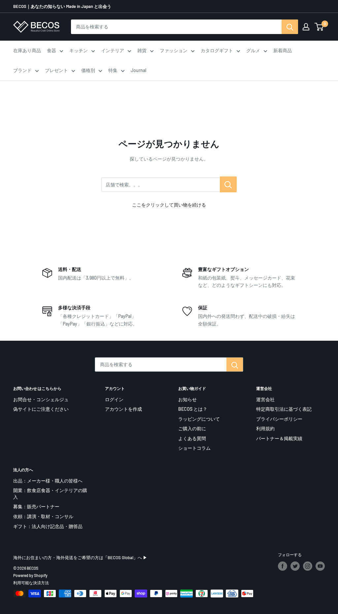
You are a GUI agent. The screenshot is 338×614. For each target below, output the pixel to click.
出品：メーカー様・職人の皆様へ (48, 480)
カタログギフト (217, 50)
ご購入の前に (192, 428)
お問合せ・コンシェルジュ (41, 399)
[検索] (290, 26)
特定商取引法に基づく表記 (284, 409)
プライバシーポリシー (279, 419)
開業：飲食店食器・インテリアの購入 (50, 493)
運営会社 (265, 399)
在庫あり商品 (27, 50)
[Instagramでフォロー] (307, 566)
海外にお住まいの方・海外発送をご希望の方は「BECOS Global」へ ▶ (80, 557)
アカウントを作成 (123, 409)
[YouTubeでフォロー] (320, 566)
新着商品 (282, 50)
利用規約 (265, 428)
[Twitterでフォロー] (295, 566)
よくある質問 (192, 438)
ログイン (114, 399)
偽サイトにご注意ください (41, 409)
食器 (51, 50)
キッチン (78, 50)
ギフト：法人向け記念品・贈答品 (48, 526)
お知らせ (187, 399)
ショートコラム (194, 448)
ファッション (173, 50)
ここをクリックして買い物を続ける (169, 205)
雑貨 (142, 50)
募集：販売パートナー (36, 506)
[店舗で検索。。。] (228, 184)
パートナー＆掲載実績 (279, 438)
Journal (138, 70)
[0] (319, 27)
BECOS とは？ (192, 409)
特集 (113, 70)
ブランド (22, 70)
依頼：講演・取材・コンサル (43, 516)
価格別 (88, 70)
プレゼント (56, 70)
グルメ (253, 50)
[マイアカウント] (306, 26)
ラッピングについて (199, 419)
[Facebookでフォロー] (282, 566)
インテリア (112, 50)
